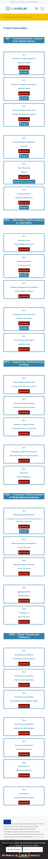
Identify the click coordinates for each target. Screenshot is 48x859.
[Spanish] (32, 855)
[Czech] (6, 855)
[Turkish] (38, 855)
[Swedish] (35, 855)
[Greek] (22, 855)
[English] (13, 855)
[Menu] (41, 9)
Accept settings (14, 849)
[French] (16, 855)
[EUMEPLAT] (20, 9)
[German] (19, 855)
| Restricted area (24, 2)
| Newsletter (34, 2)
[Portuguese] (29, 855)
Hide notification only (32, 849)
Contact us (14, 2)
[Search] (35, 9)
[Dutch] (9, 855)
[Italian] (25, 855)
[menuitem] (35, 9)
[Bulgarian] (3, 855)
